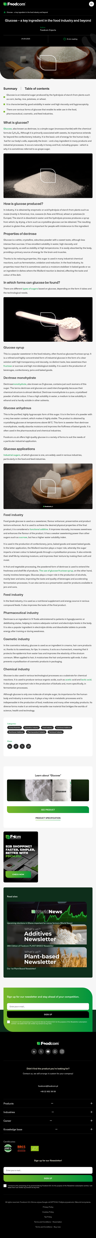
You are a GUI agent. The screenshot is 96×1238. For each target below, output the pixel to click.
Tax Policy (48, 1217)
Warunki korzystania (82, 1202)
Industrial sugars (12, 454)
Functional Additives (63, 727)
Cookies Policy (48, 1212)
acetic (68, 679)
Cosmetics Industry (31, 727)
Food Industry (47, 727)
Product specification (48, 817)
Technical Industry (55, 732)
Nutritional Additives (16, 732)
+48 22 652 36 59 (48, 1091)
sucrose (23, 537)
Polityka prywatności (66, 1202)
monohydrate (19, 383)
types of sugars (30, 288)
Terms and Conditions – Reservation (48, 1222)
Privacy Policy (48, 1207)
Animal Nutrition (14, 727)
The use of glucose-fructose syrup (56, 570)
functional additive (39, 529)
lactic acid (86, 679)
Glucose (8, 128)
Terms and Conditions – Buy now (48, 1227)
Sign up (48, 1014)
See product (48, 809)
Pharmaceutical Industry (36, 732)
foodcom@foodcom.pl (48, 1086)
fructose (8, 365)
